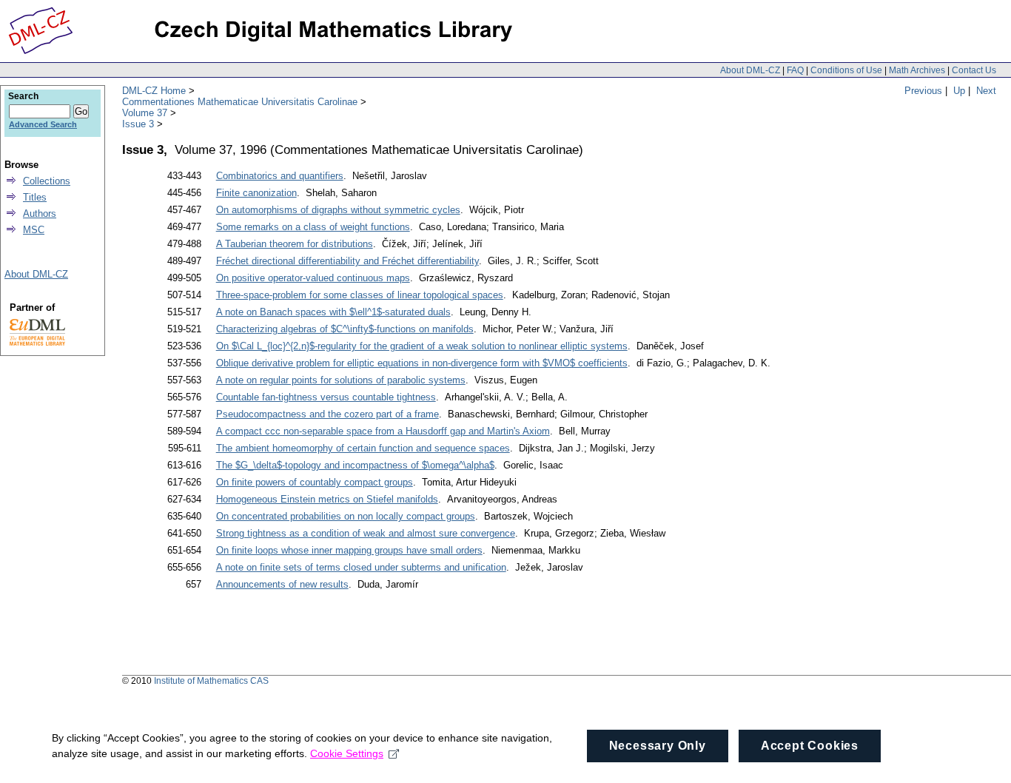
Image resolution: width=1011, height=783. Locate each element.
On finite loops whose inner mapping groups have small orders (349, 550)
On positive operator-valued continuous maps (313, 277)
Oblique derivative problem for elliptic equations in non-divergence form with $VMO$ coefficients (422, 363)
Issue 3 (138, 124)
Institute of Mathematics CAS (211, 681)
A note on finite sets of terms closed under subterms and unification (361, 567)
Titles (35, 197)
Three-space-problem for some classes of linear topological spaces (359, 294)
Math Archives (917, 70)
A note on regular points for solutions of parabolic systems (341, 380)
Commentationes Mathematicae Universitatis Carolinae (239, 101)
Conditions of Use (846, 70)
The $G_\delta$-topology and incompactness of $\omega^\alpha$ (355, 465)
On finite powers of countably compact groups (314, 482)
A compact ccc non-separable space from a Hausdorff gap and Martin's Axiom (383, 431)
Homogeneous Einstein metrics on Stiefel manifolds (327, 499)
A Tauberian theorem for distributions (294, 243)
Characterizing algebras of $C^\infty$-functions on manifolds (345, 329)
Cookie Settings (346, 753)
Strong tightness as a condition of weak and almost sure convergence (365, 533)
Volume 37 (144, 112)
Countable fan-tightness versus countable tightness (326, 397)
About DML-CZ (750, 70)
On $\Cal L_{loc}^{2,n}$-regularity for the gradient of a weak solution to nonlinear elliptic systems (422, 346)
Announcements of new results (282, 584)
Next (986, 90)
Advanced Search (43, 124)
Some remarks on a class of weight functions (313, 226)
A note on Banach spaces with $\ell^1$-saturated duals (333, 311)
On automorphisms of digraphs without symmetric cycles (338, 209)
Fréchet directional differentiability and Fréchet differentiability (347, 260)
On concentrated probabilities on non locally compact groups (345, 516)
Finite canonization (256, 192)
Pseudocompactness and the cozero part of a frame (327, 414)
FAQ (795, 70)
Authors (39, 213)
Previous (923, 90)
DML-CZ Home (154, 90)
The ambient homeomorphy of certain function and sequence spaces (363, 448)
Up (959, 90)
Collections (46, 180)
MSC (33, 229)
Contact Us (974, 70)
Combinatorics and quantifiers (279, 175)
